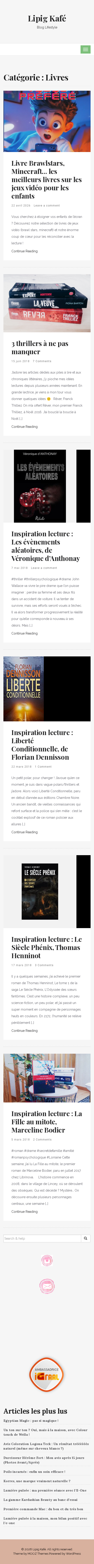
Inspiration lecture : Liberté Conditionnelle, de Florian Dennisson (42, 744)
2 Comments (42, 1139)
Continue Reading (24, 251)
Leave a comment (47, 205)
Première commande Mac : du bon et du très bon (43, 1509)
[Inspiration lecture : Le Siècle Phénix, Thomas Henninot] (39, 891)
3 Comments (44, 965)
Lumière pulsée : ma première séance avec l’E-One (44, 1490)
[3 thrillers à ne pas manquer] (47, 303)
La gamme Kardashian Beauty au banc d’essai (40, 1500)
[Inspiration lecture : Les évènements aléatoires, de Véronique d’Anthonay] (39, 486)
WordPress (73, 1553)
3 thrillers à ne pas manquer (39, 347)
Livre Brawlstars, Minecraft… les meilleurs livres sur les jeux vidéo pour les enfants (46, 179)
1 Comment (43, 766)
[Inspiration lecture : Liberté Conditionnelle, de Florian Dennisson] (23, 688)
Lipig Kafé (47, 18)
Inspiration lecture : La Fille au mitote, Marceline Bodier (46, 1121)
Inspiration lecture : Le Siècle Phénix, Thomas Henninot (46, 947)
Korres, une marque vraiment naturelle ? (36, 1481)
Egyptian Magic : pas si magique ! (30, 1421)
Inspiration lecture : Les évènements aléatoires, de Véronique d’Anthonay (45, 546)
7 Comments (42, 361)
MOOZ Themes (38, 1553)
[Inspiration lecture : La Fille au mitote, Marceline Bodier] (47, 1078)
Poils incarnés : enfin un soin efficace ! (34, 1472)
